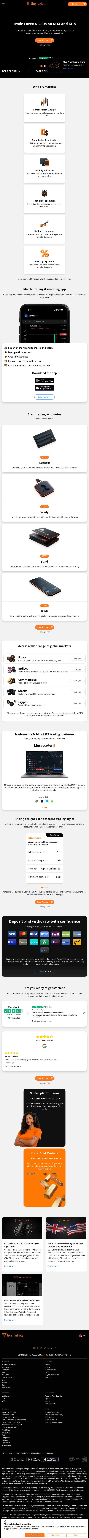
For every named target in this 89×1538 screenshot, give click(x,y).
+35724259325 (38, 1355)
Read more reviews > (13, 1066)
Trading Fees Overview (54, 1396)
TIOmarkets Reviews (9, 1427)
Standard (5, 1370)
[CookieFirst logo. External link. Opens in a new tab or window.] (5, 1521)
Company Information (53, 1422)
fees (32, 894)
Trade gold (77, 659)
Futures (48, 1377)
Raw (3, 1372)
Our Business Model (9, 1417)
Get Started (6, 1432)
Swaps (47, 1401)
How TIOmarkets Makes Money (14, 1420)
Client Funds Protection (11, 1422)
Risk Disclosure (51, 1420)
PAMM (4, 1382)
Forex (47, 1365)
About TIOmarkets (9, 1412)
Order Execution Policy (54, 1415)
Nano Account (7, 1367)
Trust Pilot (6, 1430)
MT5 (3, 1401)
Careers (5, 1440)
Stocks (47, 1372)
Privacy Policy (7, 1453)
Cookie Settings (22, 1453)
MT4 (3, 1399)
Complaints (6, 1438)
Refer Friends (7, 1445)
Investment (6, 1387)
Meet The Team (8, 1415)
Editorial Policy (37, 1453)
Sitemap (49, 1453)
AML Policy (49, 1417)
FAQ (3, 1435)
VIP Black (5, 1375)
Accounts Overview (9, 1365)
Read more (8, 1266)
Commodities (50, 1370)
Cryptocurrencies (52, 1375)
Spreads (48, 1399)
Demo (4, 1385)
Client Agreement (52, 1412)
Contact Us (6, 1443)
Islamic (4, 1380)
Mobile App (6, 1396)
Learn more (43, 397)
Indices (48, 1367)
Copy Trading (7, 1377)
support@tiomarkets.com (60, 1355)
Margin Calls (50, 1404)
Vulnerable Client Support (12, 1425)
